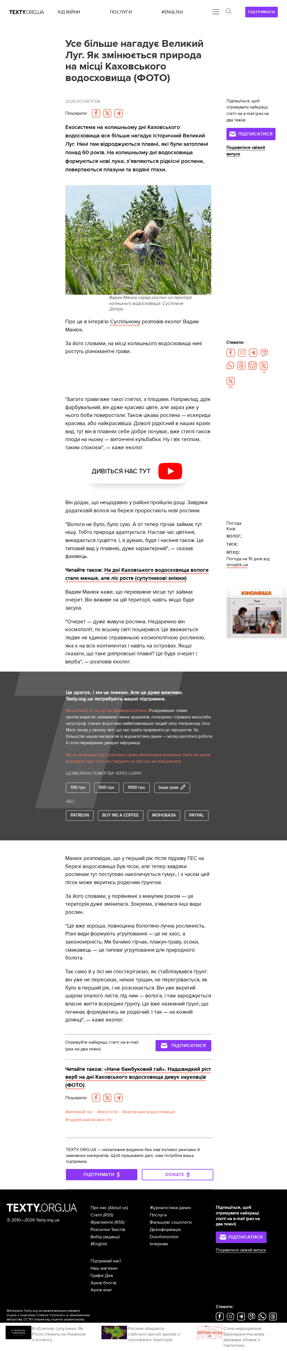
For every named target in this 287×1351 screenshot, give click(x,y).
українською (73, 1319)
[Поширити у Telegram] (118, 113)
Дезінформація (165, 1229)
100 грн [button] (78, 787)
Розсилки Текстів (108, 1229)
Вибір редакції (105, 1237)
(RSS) (108, 1215)
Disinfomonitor (164, 1237)
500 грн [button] (106, 787)
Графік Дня (102, 1275)
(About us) (118, 1208)
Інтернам (159, 1244)
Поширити (76, 113)
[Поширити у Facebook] (96, 113)
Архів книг (101, 1290)
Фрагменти (102, 1222)
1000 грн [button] (136, 787)
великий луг (80, 1112)
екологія (109, 1112)
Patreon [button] (80, 815)
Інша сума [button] (168, 787)
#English (99, 1244)
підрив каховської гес (90, 1119)
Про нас (99, 1208)
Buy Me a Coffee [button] (120, 815)
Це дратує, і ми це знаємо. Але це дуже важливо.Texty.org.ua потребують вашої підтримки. (124, 696)
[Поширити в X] (107, 113)
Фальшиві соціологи (171, 1222)
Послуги (158, 1215)
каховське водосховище (149, 1112)
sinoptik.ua (237, 565)
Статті (96, 1215)
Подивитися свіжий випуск (241, 1250)
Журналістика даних (170, 1208)
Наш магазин (104, 1268)
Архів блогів (103, 1283)
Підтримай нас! (106, 1261)
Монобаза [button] (164, 815)
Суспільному (125, 321)
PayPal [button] (196, 815)
